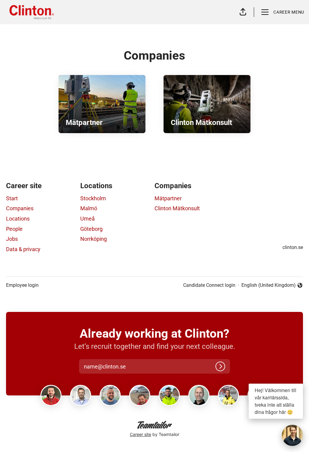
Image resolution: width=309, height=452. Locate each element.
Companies (19, 208)
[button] (242, 12)
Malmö (88, 208)
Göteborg (91, 229)
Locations (18, 218)
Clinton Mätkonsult (177, 208)
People (14, 229)
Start (12, 198)
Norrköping (93, 239)
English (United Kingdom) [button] (268, 285)
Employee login (22, 285)
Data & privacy (23, 249)
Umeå (87, 218)
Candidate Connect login (209, 285)
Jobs (12, 239)
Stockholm (93, 198)
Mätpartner (168, 198)
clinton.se (292, 247)
